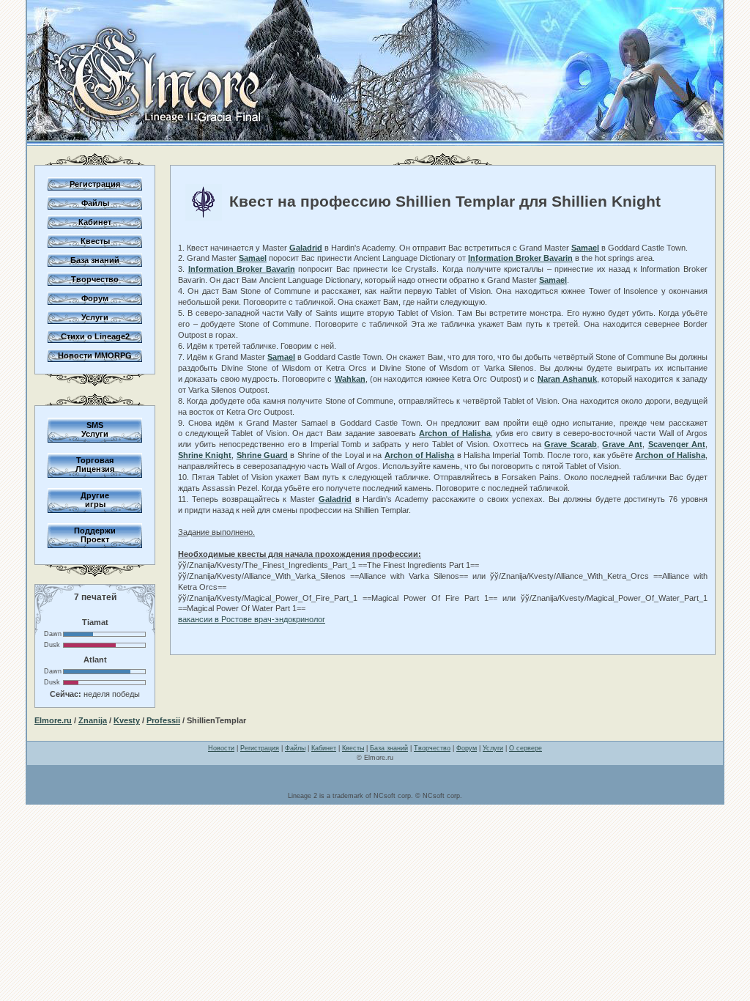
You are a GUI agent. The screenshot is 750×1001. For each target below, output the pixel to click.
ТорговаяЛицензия (94, 464)
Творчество (95, 279)
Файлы (95, 203)
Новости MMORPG (95, 355)
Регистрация (95, 184)
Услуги (94, 317)
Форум (94, 298)
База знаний (94, 260)
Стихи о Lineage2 (95, 336)
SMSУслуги (94, 429)
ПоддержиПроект (95, 535)
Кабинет (94, 222)
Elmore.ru (53, 720)
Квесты (95, 241)
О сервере (525, 748)
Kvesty (127, 720)
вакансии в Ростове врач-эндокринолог (251, 619)
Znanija (92, 720)
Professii (163, 720)
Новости (221, 748)
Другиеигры (95, 500)
